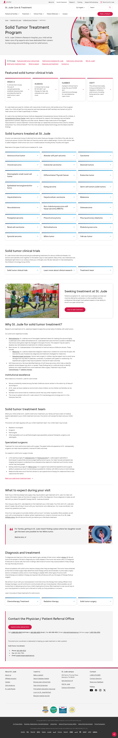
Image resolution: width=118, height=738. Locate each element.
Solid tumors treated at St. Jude (52, 61)
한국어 (38, 732)
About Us (51, 2)
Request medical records (41, 696)
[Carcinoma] (95, 155)
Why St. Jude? (90, 61)
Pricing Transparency (100, 724)
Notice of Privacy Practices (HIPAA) (67, 724)
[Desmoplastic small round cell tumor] (22, 175)
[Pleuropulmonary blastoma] (95, 218)
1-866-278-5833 (95, 675)
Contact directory (96, 678)
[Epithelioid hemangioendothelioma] (22, 187)
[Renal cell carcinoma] (22, 227)
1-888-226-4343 (16, 632)
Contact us (65, 64)
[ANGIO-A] (18, 89)
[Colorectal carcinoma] (59, 165)
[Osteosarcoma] (95, 207)
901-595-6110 (21, 651)
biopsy (64, 557)
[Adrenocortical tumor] (22, 155)
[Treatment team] (95, 270)
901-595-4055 (35, 632)
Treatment (25, 14)
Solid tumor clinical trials (74, 61)
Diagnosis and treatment (50, 64)
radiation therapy (26, 370)
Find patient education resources (44, 689)
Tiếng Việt (32, 732)
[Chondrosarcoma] (22, 165)
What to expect (34, 64)
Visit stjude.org (10, 685)
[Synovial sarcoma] (22, 236)
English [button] (80, 7)
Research (72, 2)
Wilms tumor (32, 467)
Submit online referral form (20, 627)
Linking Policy (53, 724)
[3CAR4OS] (45, 89)
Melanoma (15, 352)
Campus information (68, 688)
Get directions (66, 681)
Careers (65, 14)
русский (49, 732)
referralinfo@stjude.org (70, 632)
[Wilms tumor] (59, 236)
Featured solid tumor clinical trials (28, 61)
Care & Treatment (61, 2)
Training (79, 2)
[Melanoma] (95, 197)
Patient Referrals (52, 14)
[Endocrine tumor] (95, 175)
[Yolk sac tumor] (95, 236)
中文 (28, 732)
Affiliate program (10, 678)
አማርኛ (89, 732)
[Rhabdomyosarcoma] (95, 227)
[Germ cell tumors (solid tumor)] (95, 187)
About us (8, 675)
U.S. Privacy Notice (17, 724)
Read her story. (19, 537)
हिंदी (80, 732)
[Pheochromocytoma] (59, 218)
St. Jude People (10, 689)
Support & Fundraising (91, 2)
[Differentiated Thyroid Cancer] (59, 175)
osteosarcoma (29, 458)
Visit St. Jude (66, 684)
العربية (54, 732)
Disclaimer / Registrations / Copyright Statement (36, 724)
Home (6, 20)
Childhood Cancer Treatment (30, 20)
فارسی (76, 732)
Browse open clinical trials (41, 682)
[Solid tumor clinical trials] (22, 270)
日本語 (71, 732)
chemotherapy (14, 370)
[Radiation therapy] (59, 601)
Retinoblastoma (14, 338)
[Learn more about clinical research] (59, 270)
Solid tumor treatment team (16, 64)
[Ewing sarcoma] (59, 187)
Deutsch (66, 732)
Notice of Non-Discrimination (85, 724)
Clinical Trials (38, 14)
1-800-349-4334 (94, 632)
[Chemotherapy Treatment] (22, 601)
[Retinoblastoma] (59, 227)
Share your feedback (96, 682)
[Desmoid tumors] (95, 165)
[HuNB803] (73, 89)
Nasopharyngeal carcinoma (21, 356)
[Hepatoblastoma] (22, 197)
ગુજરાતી (84, 732)
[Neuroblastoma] (22, 207)
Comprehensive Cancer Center (15, 118)
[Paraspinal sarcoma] (22, 218)
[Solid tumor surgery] (95, 601)
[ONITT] (100, 89)
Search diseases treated (41, 678)
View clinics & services (40, 685)
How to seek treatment (75, 310)
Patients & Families (11, 14)
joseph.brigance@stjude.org (25, 655)
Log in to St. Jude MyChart (42, 692)
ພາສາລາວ (95, 732)
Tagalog (44, 732)
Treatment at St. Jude (15, 20)
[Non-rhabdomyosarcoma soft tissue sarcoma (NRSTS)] (59, 207)
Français (60, 732)
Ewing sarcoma (43, 458)
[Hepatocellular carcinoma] (59, 197)
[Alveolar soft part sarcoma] (59, 155)
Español (23, 732)
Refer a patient (38, 675)
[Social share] (114, 734)
